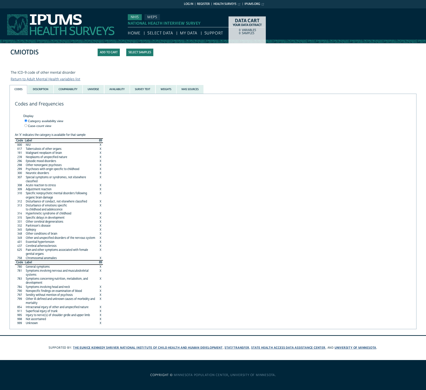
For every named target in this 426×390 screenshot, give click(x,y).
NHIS (135, 17)
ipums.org (252, 4)
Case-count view (39, 126)
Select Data (160, 33)
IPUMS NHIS (9, 10)
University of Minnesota (355, 348)
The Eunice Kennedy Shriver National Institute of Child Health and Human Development (148, 348)
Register (203, 4)
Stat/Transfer (237, 348)
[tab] (18, 89)
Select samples (139, 52)
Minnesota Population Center (201, 375)
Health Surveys (224, 4)
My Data (188, 33)
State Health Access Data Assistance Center (288, 348)
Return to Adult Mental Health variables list (45, 79)
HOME (134, 33)
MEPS (152, 17)
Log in (188, 4)
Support (213, 33)
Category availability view (45, 121)
